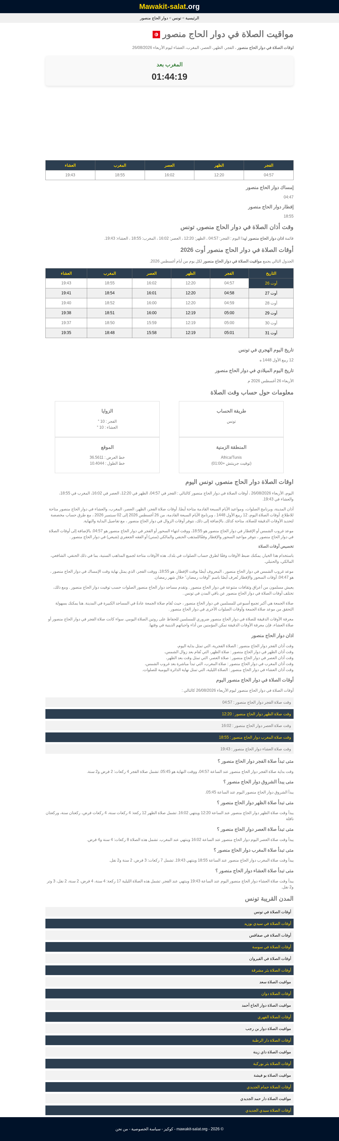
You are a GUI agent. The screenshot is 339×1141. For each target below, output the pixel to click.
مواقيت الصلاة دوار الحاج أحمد (266, 1005)
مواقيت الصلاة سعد (275, 982)
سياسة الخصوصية (146, 1129)
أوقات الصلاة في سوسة (271, 947)
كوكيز (168, 1129)
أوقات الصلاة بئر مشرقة (271, 970)
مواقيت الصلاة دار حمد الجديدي (265, 1099)
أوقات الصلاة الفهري (274, 1017)
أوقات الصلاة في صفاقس (270, 935)
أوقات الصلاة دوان (276, 993)
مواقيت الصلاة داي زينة (272, 1052)
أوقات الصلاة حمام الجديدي (269, 1087)
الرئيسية (192, 18)
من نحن (121, 1129)
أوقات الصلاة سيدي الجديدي (268, 1110)
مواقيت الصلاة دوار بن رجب (268, 1029)
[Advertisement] (169, 125)
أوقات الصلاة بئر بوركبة (272, 1064)
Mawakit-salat (162, 6)
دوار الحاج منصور (154, 18)
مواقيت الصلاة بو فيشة (272, 1075)
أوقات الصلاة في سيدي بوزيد (267, 923)
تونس (176, 18)
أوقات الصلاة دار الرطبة (271, 1040)
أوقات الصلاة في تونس (272, 912)
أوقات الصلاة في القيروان (270, 958)
